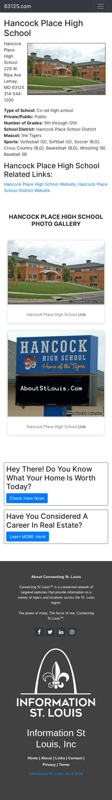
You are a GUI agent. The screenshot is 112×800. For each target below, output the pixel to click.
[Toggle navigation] (100, 6)
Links (60, 758)
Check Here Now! (27, 498)
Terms (64, 764)
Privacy (49, 764)
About (46, 758)
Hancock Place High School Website (40, 184)
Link (82, 314)
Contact (75, 758)
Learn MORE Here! (28, 536)
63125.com (17, 6)
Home (33, 758)
